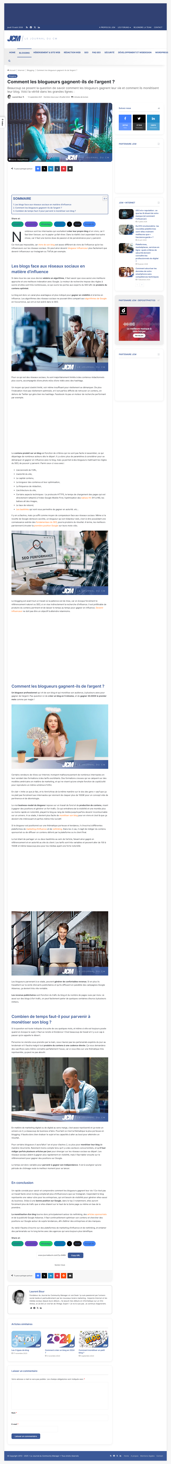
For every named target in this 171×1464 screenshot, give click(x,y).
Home (126, 1456)
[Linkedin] (50, 168)
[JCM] (32, 38)
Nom (14, 1413)
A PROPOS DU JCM (107, 27)
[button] (2, 122)
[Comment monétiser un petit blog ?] (93, 1339)
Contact (159, 1456)
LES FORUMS (123, 27)
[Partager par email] (70, 168)
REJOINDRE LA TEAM (142, 27)
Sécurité (109, 52)
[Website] (31, 1308)
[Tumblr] (57, 168)
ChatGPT (17, 224)
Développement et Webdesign (134, 52)
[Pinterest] (63, 168)
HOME (12, 52)
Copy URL (75, 1255)
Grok (77, 224)
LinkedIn (60, 224)
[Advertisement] (112, 39)
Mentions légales (147, 1456)
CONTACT (158, 27)
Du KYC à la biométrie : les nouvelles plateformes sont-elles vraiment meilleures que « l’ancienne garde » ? (147, 231)
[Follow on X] (23, 97)
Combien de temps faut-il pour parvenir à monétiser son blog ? (45, 211)
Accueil (12, 70)
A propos (134, 1456)
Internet (21, 70)
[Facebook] (38, 168)
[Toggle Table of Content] (104, 198)
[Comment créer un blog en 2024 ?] (60, 1339)
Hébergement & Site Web (46, 52)
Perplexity (31, 224)
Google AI (89, 224)
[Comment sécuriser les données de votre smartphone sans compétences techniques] (126, 272)
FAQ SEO (96, 52)
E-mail (14, 1424)
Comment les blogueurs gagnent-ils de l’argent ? (39, 207)
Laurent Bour (17, 97)
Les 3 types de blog (20, 1350)
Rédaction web (72, 52)
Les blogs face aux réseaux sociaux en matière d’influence (43, 204)
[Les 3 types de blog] (26, 1339)
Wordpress (161, 52)
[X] (44, 168)
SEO (86, 52)
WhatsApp (46, 224)
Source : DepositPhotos (19, 160)
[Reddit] (63, 1275)
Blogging (24, 53)
